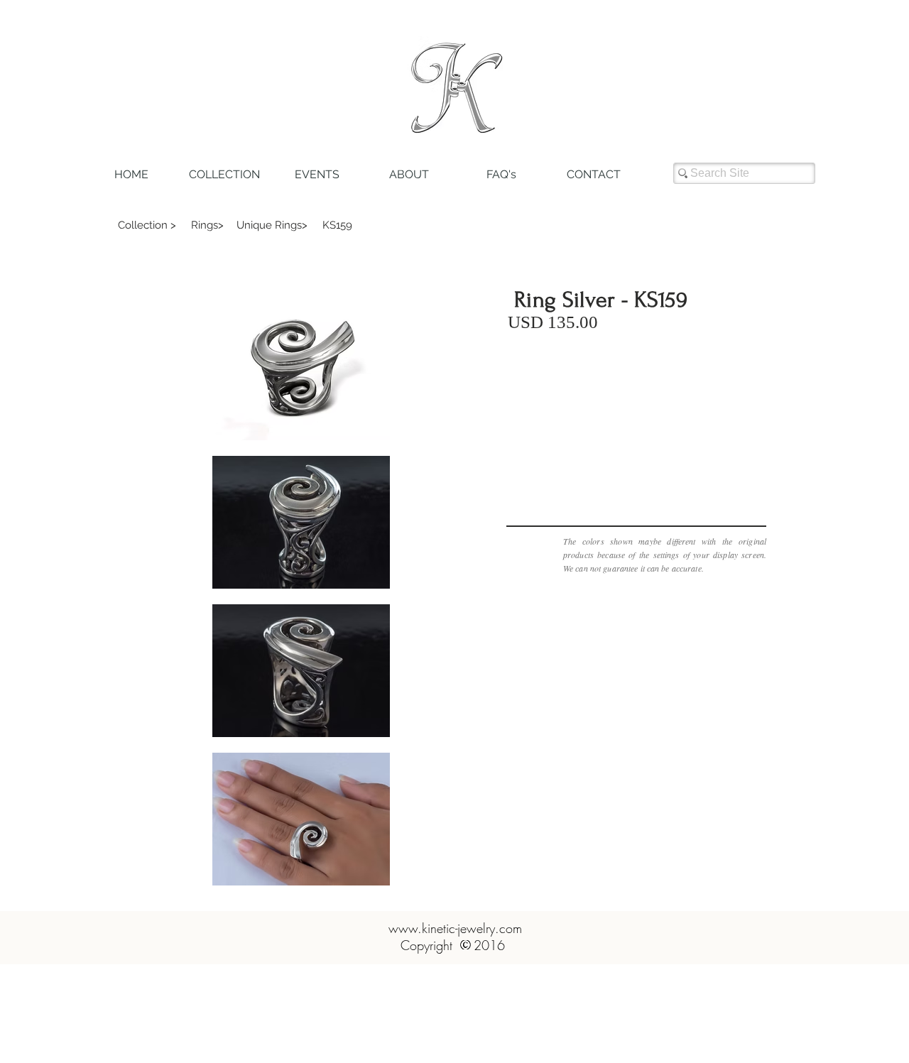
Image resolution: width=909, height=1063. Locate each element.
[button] (147, 225)
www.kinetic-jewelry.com (455, 928)
